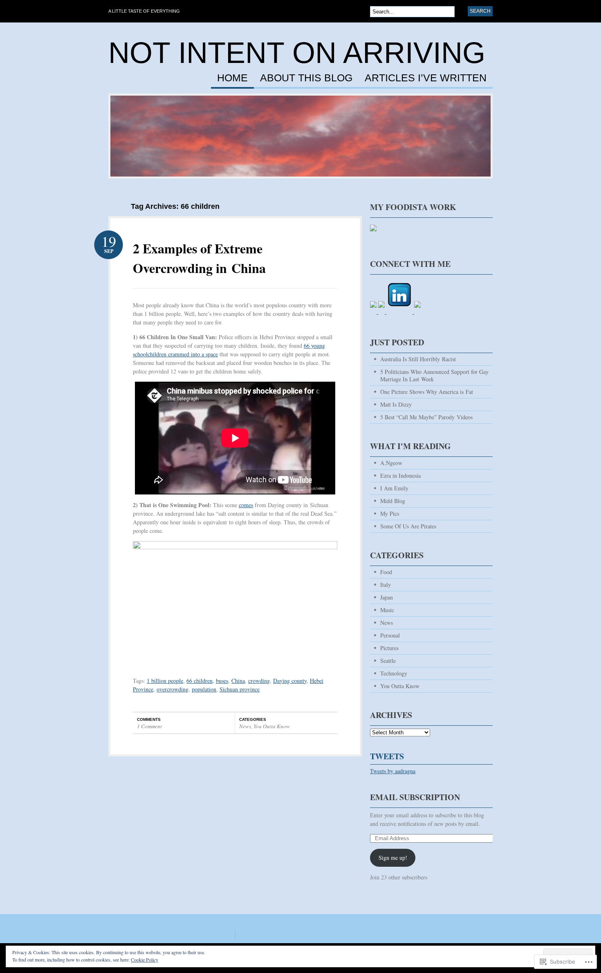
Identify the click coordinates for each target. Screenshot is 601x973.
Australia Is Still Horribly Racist (418, 359)
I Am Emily (394, 488)
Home (232, 78)
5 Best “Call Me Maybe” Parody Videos (426, 417)
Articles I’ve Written (426, 78)
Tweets (387, 756)
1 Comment (149, 726)
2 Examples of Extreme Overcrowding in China (199, 258)
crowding (259, 680)
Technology (393, 673)
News (245, 726)
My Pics (389, 513)
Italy (385, 584)
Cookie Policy (144, 959)
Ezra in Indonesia (400, 475)
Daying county (290, 680)
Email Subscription (415, 797)
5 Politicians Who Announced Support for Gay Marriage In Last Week (434, 375)
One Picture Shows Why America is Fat (426, 392)
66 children (199, 680)
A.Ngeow (391, 463)
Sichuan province (240, 689)
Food (386, 572)
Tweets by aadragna (392, 771)
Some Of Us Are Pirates (408, 526)
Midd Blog (392, 501)
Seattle (388, 660)
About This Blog (306, 78)
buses (222, 680)
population (204, 689)
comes (246, 505)
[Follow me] (373, 235)
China (238, 680)
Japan (386, 597)
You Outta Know (271, 726)
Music (387, 610)
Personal (390, 635)
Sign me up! (393, 857)
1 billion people (165, 680)
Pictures (389, 648)
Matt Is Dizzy (396, 404)
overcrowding (172, 689)
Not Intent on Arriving (296, 52)
